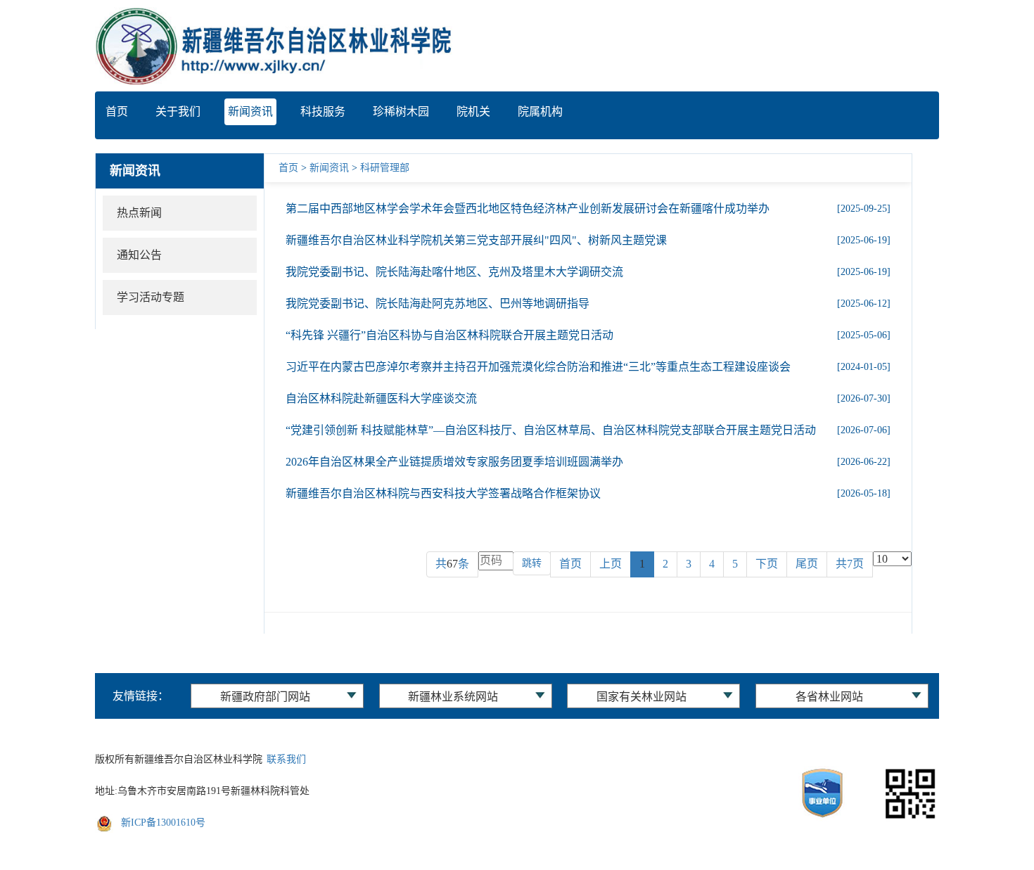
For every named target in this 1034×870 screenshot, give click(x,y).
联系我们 (286, 759)
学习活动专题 (150, 297)
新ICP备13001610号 (163, 822)
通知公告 (139, 255)
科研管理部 (384, 167)
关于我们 (177, 111)
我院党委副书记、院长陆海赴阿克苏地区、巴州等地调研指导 (437, 303)
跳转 (532, 563)
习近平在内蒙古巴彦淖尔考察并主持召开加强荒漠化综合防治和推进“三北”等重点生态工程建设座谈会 (538, 367)
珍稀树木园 (401, 111)
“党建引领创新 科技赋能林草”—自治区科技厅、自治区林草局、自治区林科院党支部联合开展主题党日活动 (551, 430)
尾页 (807, 564)
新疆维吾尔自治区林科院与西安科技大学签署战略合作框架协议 (443, 493)
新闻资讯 (250, 111)
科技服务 (322, 111)
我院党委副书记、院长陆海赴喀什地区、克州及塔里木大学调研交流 (454, 272)
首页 (117, 111)
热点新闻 (139, 213)
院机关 (473, 111)
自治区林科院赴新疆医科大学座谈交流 (381, 398)
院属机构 (540, 111)
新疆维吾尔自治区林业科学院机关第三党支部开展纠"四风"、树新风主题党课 (476, 240)
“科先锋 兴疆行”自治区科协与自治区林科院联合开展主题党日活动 (449, 335)
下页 (766, 564)
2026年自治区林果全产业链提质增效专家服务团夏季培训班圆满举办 (454, 462)
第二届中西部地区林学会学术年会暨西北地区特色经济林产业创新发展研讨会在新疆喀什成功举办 (528, 209)
